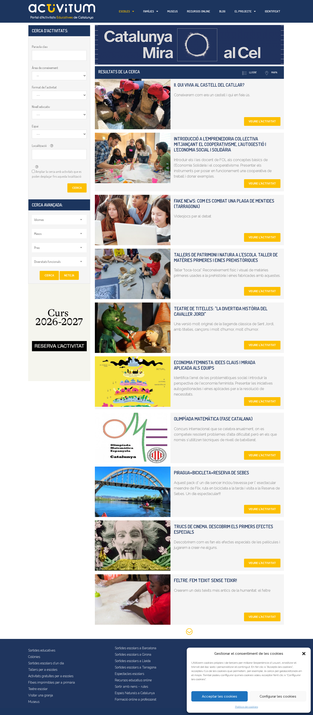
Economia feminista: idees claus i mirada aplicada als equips (214, 365)
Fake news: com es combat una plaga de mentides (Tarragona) (224, 203)
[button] (304, 653)
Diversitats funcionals (47, 262)
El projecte (243, 11)
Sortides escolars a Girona (133, 654)
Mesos (37, 234)
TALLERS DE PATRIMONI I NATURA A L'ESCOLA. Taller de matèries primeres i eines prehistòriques (226, 257)
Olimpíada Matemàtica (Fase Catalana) (213, 419)
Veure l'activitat (262, 121)
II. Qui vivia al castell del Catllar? (209, 85)
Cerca (77, 188)
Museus (172, 11)
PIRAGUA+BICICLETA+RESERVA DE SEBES (211, 473)
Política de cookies (246, 706)
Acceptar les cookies (219, 696)
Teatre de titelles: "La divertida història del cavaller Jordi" (220, 311)
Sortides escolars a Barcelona (135, 648)
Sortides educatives (41, 650)
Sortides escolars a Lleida (133, 661)
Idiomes (39, 220)
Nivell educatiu (41, 107)
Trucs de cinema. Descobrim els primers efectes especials (223, 529)
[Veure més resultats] (189, 632)
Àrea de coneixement (45, 68)
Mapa (274, 72)
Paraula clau (40, 47)
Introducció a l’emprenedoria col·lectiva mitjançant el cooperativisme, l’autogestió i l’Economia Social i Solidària (220, 144)
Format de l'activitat (44, 87)
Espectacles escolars (129, 674)
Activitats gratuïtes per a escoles (50, 676)
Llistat (253, 72)
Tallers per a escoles (42, 669)
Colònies (34, 657)
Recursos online (198, 11)
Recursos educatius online (133, 680)
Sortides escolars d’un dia (46, 663)
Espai (35, 126)
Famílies (148, 11)
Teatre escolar (38, 689)
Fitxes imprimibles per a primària (51, 682)
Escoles (124, 11)
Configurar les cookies (278, 696)
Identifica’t (272, 11)
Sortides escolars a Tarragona (135, 667)
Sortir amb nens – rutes (131, 686)
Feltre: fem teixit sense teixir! (205, 580)
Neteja (69, 275)
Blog (222, 11)
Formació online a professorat (135, 699)
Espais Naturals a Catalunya (135, 693)
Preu (37, 248)
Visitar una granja (40, 695)
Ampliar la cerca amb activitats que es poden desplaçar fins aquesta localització (56, 174)
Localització (39, 146)
